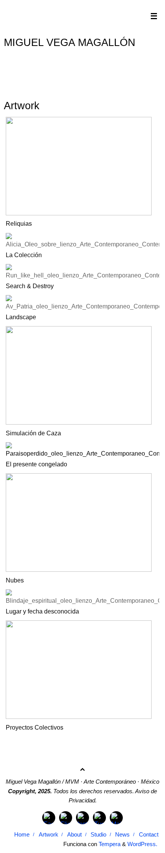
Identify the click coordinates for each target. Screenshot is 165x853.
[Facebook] (48, 817)
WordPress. (142, 844)
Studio (98, 835)
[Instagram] (82, 817)
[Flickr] (65, 817)
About (74, 835)
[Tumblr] (99, 817)
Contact (148, 835)
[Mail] (116, 817)
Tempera (109, 844)
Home (22, 835)
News (122, 835)
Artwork (48, 835)
